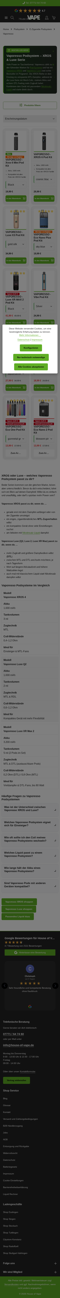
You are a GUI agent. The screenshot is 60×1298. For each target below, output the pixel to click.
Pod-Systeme (36, 67)
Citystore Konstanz (12, 1239)
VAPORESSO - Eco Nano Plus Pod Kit (42, 237)
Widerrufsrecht (10, 1153)
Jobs (5, 1132)
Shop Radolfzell (10, 1246)
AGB (5, 1139)
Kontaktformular (27, 1071)
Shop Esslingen (10, 1212)
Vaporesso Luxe (34, 71)
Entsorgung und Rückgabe (16, 1146)
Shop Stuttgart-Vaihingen (15, 1253)
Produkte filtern (32, 105)
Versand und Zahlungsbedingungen (20, 1119)
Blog (5, 1098)
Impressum (8, 1173)
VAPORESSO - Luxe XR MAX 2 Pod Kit (15, 299)
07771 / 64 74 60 (13, 1034)
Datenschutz (9, 1160)
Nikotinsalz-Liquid (31, 533)
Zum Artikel (17, 453)
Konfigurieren (31, 348)
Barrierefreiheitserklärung (15, 1187)
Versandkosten (11, 1284)
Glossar (7, 1105)
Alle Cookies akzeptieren (31, 367)
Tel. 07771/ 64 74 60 (32, 3)
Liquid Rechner (10, 1194)
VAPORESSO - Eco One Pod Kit (15, 428)
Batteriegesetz (10, 1167)
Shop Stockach (10, 1226)
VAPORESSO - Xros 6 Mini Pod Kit (15, 162)
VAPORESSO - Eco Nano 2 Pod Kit (43, 429)
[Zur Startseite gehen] (29, 17)
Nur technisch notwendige (31, 357)
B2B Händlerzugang (13, 1126)
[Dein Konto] (47, 18)
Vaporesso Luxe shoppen (18, 909)
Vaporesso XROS (14, 71)
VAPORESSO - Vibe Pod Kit (42, 295)
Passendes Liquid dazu (17, 916)
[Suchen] (12, 18)
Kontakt (6, 1112)
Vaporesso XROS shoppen (19, 901)
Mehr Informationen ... (30, 335)
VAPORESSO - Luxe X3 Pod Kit (15, 233)
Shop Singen (9, 1219)
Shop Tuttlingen (10, 1232)
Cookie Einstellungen (13, 1180)
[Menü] (6, 18)
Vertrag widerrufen (16, 1080)
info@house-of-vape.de (18, 1045)
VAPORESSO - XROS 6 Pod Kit (43, 156)
